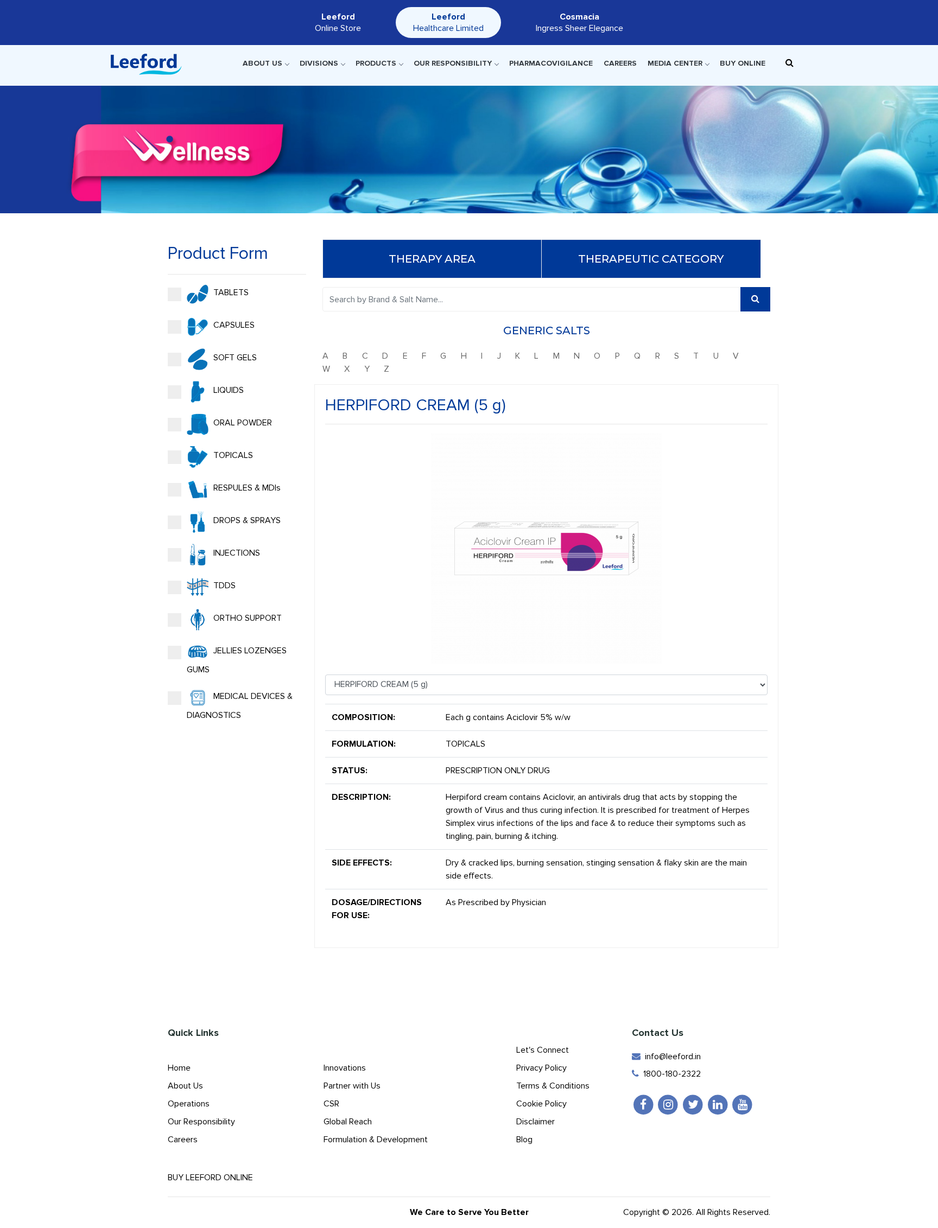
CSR (331, 1103)
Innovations (345, 1067)
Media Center (675, 63)
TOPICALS (232, 455)
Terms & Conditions (553, 1085)
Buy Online (742, 63)
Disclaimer (535, 1121)
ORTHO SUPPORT (246, 618)
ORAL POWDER (241, 422)
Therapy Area (432, 258)
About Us (262, 63)
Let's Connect (542, 1050)
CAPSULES (233, 325)
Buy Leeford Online (213, 1177)
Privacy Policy (541, 1067)
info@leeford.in (671, 1056)
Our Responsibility (453, 63)
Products (376, 63)
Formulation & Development (376, 1139)
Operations (189, 1103)
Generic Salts (546, 330)
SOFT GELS (234, 357)
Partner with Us (352, 1085)
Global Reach (348, 1121)
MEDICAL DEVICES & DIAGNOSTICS (240, 706)
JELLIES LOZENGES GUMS (237, 660)
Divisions (319, 63)
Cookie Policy (541, 1103)
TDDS (223, 585)
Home (179, 1067)
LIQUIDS (227, 390)
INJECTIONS (235, 553)
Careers (620, 63)
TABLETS (230, 292)
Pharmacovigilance (551, 63)
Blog (524, 1139)
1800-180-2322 (670, 1073)
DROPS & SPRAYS (246, 520)
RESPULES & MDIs (246, 487)
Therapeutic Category (651, 258)
